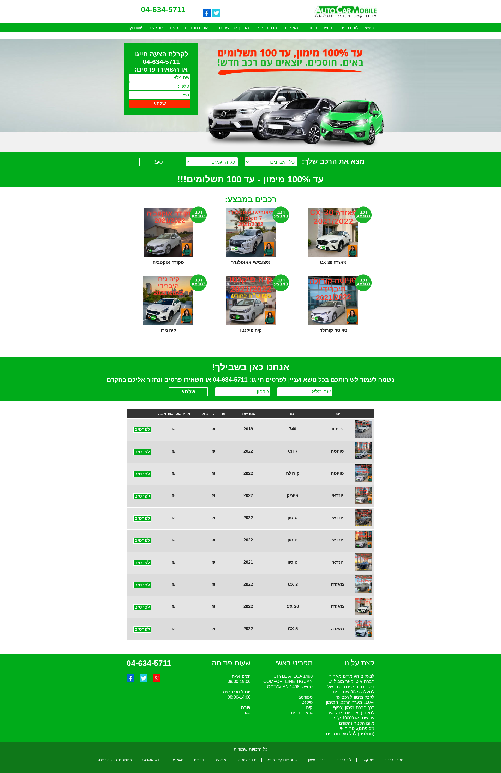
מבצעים (220, 760)
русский (134, 28)
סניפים (199, 760)
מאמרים (290, 28)
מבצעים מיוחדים (319, 28)
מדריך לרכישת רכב (232, 28)
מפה (174, 28)
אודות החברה (197, 28)
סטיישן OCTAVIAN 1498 (290, 686)
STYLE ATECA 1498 (293, 676)
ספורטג (306, 697)
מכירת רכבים (393, 760)
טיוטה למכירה (246, 760)
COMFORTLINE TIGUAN (288, 681)
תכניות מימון (266, 28)
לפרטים (142, 429)
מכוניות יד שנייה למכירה (115, 760)
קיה (309, 707)
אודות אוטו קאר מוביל (282, 760)
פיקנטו (307, 702)
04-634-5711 (151, 760)
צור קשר (156, 28)
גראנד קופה (302, 712)
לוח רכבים (349, 28)
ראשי (369, 28)
